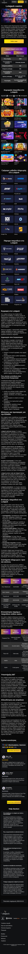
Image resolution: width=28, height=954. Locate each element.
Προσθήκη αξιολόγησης (14, 750)
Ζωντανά (10, 95)
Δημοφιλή (3, 95)
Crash (16, 95)
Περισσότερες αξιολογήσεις (14, 802)
